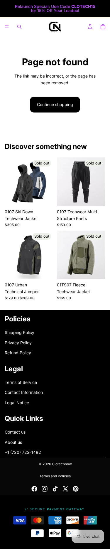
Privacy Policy (18, 342)
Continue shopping (55, 104)
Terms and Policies (55, 476)
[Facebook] (34, 488)
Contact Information (24, 392)
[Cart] (103, 26)
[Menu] (6, 26)
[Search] (19, 26)
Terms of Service (21, 382)
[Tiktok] (55, 488)
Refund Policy (18, 352)
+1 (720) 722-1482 (23, 452)
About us (13, 442)
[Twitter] (65, 488)
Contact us (15, 432)
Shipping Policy (19, 332)
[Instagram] (44, 488)
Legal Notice (17, 402)
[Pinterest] (75, 488)
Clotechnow (62, 464)
